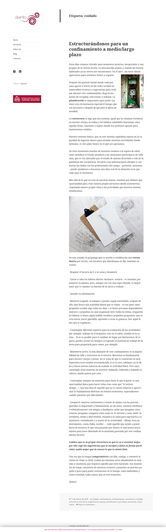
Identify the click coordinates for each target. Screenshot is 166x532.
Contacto (17, 58)
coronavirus (130, 499)
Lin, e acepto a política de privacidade (101, 530)
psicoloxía (132, 502)
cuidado (139, 499)
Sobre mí (17, 49)
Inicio (15, 40)
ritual (139, 502)
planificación (111, 502)
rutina (71, 504)
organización (93, 502)
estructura (73, 502)
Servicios (17, 44)
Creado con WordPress (79, 526)
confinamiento (118, 499)
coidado (95, 499)
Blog (15, 54)
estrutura (83, 502)
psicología (122, 502)
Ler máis (119, 530)
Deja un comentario (86, 504)
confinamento (105, 499)
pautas (103, 502)
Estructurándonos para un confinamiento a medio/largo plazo (101, 49)
